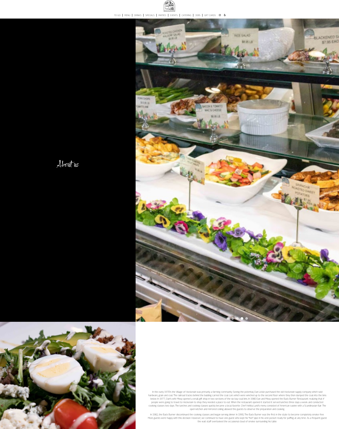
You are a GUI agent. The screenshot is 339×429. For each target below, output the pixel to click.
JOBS (197, 15)
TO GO (117, 15)
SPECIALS (150, 15)
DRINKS (137, 15)
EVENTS (174, 15)
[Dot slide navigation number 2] (232, 318)
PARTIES (162, 15)
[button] (337, 320)
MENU (127, 15)
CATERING (186, 15)
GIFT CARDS (210, 15)
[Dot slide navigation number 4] (242, 318)
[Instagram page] (220, 15)
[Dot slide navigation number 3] (237, 318)
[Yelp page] (225, 15)
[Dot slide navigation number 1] (228, 318)
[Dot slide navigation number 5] (246, 318)
